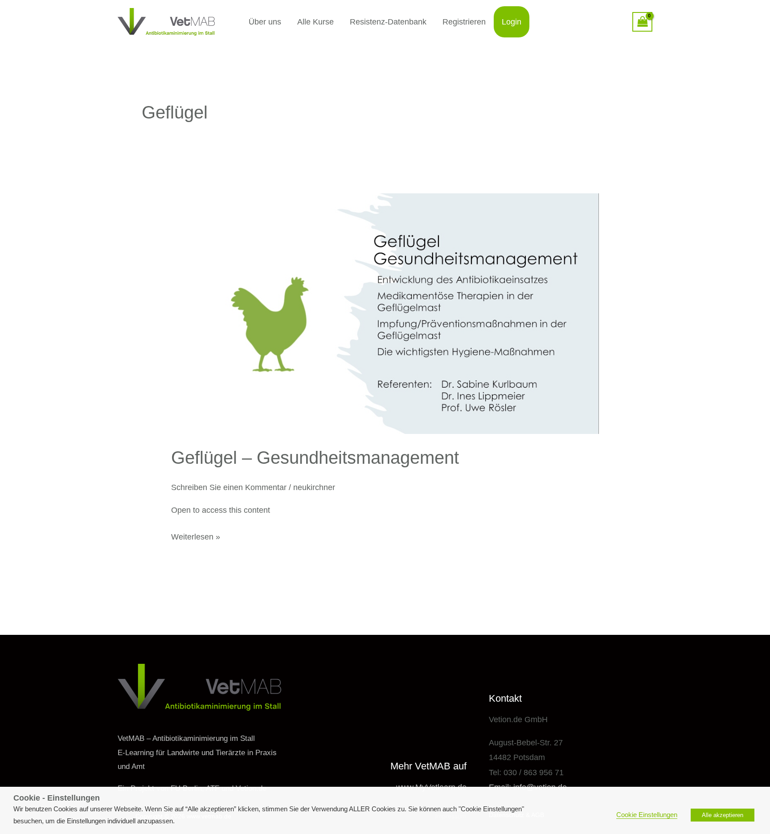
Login (511, 21)
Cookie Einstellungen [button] (646, 814)
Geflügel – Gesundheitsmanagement (315, 457)
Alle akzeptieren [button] (722, 815)
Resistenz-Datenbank (388, 21)
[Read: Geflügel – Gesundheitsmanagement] (385, 313)
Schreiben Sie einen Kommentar (229, 487)
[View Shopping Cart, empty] (642, 22)
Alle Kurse (315, 21)
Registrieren (464, 21)
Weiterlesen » (195, 535)
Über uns (265, 21)
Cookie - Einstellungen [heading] (56, 797)
